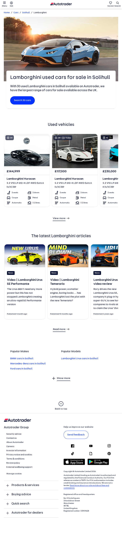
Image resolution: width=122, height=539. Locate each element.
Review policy (13, 463)
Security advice (13, 434)
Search (117, 6)
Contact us (11, 438)
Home (7, 12)
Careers (10, 446)
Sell (11, 6)
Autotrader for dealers (27, 512)
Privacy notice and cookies (19, 455)
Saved (111, 6)
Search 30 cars (22, 100)
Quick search (20, 503)
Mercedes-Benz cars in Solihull (28, 363)
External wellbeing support (19, 467)
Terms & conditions (15, 459)
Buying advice (21, 494)
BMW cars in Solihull (21, 358)
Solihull (26, 12)
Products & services (25, 485)
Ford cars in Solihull (21, 369)
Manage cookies (14, 474)
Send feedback (76, 435)
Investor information (16, 451)
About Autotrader (15, 442)
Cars (16, 12)
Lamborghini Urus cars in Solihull (79, 358)
